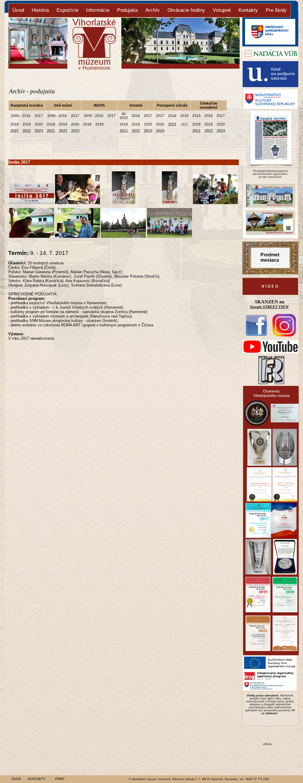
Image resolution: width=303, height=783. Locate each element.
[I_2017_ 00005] (215, 202)
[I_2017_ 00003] (169, 202)
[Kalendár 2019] (258, 610)
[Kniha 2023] (285, 649)
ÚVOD (16, 779)
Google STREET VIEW (269, 307)
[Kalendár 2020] (285, 610)
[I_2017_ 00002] (123, 202)
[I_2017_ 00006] (31, 236)
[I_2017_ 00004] (31, 202)
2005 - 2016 (93, 116)
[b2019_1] (270, 205)
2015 (124, 118)
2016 (136, 116)
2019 (184, 116)
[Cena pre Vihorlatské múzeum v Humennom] (257, 424)
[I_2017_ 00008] (123, 236)
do (124, 114)
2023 (39, 131)
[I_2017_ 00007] (77, 236)
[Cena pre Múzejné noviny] (259, 464)
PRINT (60, 779)
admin (267, 743)
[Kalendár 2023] (258, 649)
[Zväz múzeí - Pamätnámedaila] (285, 572)
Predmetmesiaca (269, 257)
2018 (172, 116)
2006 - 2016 (20, 116)
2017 (39, 116)
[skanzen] (270, 233)
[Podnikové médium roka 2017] (283, 535)
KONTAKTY (36, 779)
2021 (172, 124)
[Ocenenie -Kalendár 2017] (258, 536)
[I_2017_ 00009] (169, 236)
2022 (184, 124)
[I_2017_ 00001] (77, 202)
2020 (39, 124)
